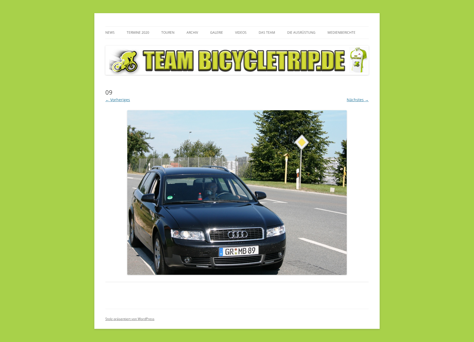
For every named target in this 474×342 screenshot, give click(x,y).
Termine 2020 (138, 32)
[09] (237, 192)
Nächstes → (358, 99)
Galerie (216, 32)
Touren (167, 32)
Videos (241, 32)
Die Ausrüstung (301, 32)
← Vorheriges (117, 99)
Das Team (267, 32)
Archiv (192, 32)
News (110, 32)
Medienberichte (342, 32)
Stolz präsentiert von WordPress (129, 318)
